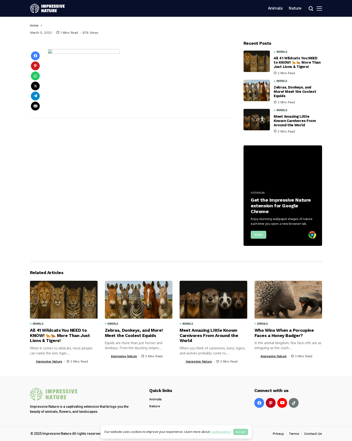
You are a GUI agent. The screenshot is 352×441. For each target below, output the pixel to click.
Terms (294, 433)
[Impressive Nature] (54, 394)
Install (258, 234)
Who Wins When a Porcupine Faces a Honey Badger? (284, 333)
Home (34, 25)
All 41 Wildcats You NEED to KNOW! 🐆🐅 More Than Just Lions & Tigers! (297, 62)
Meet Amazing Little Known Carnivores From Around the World (295, 120)
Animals (155, 399)
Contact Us (313, 433)
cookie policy (220, 432)
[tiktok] (294, 403)
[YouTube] (282, 403)
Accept (241, 432)
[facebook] (259, 403)
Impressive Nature (49, 361)
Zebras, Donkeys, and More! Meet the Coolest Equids (295, 91)
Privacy (278, 433)
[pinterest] (271, 403)
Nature (154, 406)
